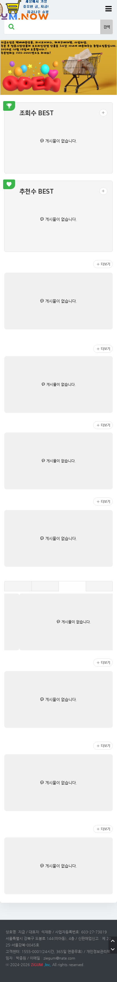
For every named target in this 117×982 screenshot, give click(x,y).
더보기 (105, 264)
